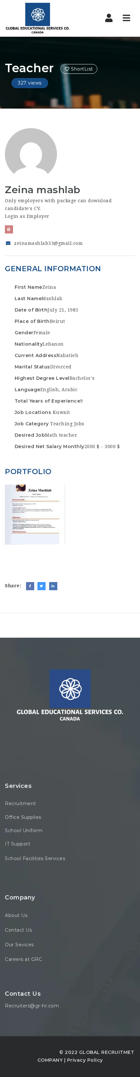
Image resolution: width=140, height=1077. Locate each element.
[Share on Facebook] (30, 586)
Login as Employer (27, 216)
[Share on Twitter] (41, 586)
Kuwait (61, 412)
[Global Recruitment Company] (37, 18)
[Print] (9, 229)
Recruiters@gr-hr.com (32, 1006)
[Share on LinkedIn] (53, 586)
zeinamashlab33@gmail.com (48, 243)
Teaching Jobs (67, 423)
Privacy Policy (85, 1060)
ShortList (81, 69)
